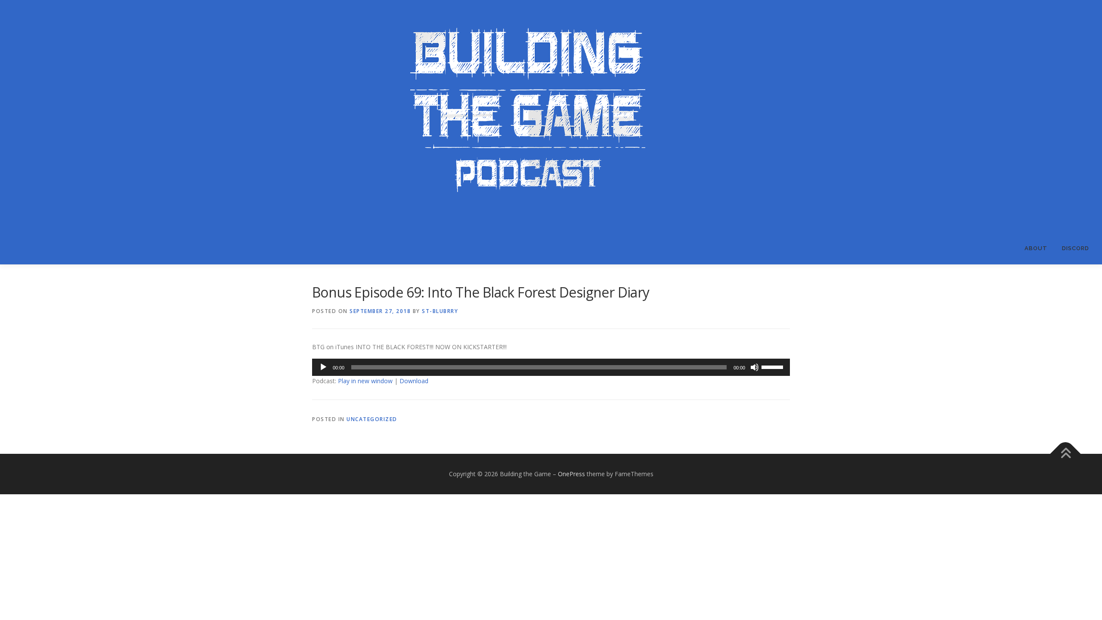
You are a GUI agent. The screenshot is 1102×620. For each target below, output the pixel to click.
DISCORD (1075, 248)
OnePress (571, 474)
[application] (551, 367)
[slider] (773, 366)
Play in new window (365, 381)
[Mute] (754, 367)
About (1036, 248)
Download (413, 381)
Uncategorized (372, 419)
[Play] (323, 367)
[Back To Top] (1065, 454)
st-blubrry (440, 311)
